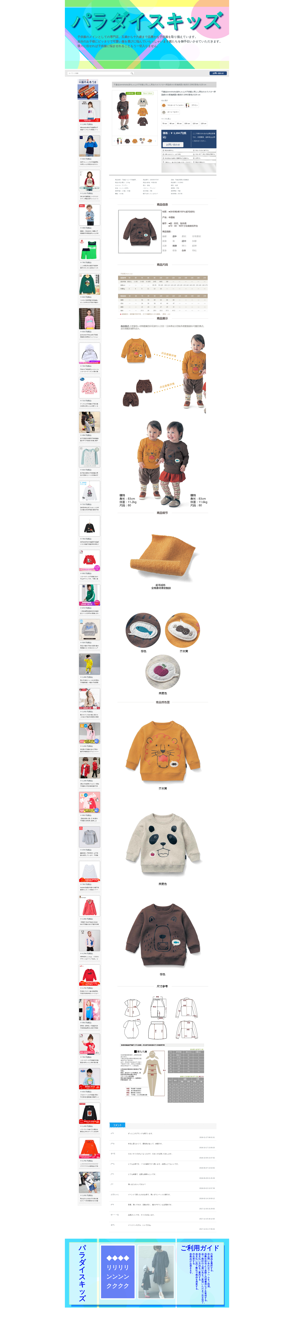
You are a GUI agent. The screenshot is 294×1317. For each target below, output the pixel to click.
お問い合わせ (218, 73)
